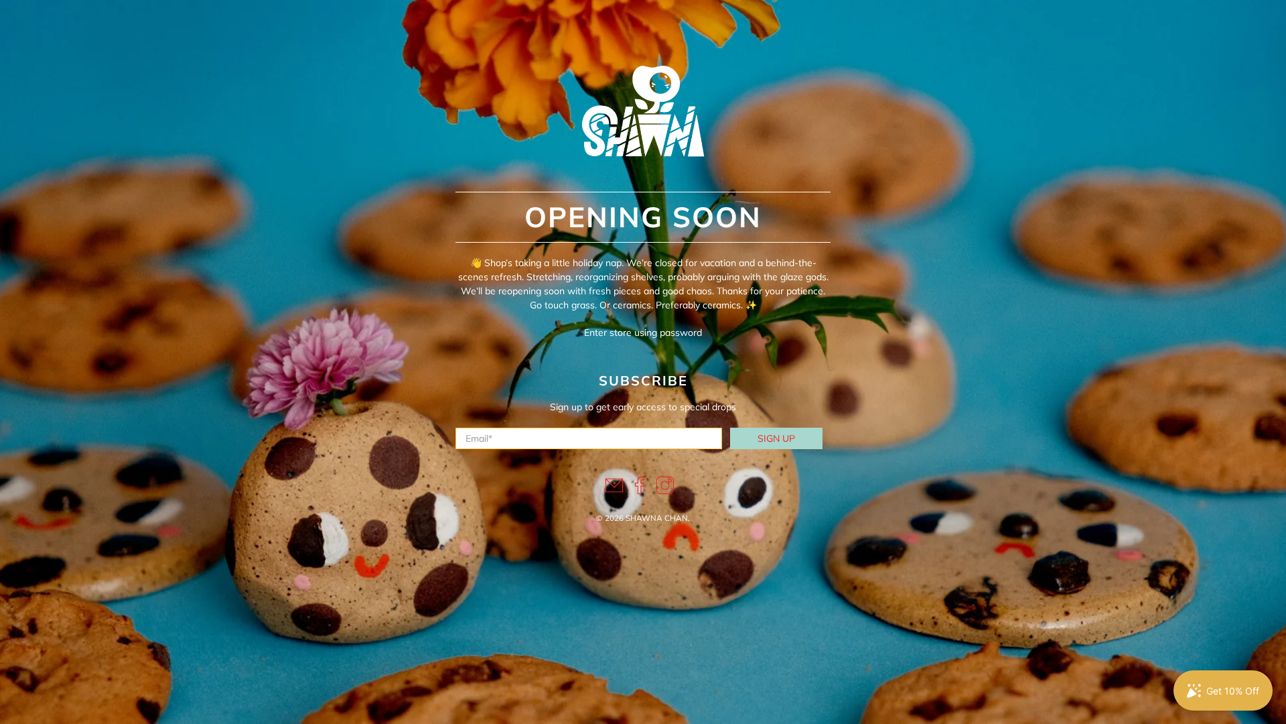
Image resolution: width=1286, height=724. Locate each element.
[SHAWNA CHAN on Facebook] (639, 491)
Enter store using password (643, 332)
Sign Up (776, 438)
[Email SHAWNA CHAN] (614, 491)
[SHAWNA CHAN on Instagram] (665, 491)
